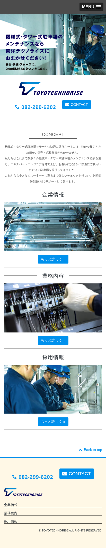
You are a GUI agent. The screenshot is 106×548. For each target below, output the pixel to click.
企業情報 (10, 505)
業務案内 (10, 513)
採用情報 (10, 521)
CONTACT (79, 104)
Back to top (93, 450)
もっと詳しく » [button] (53, 259)
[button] (91, 7)
